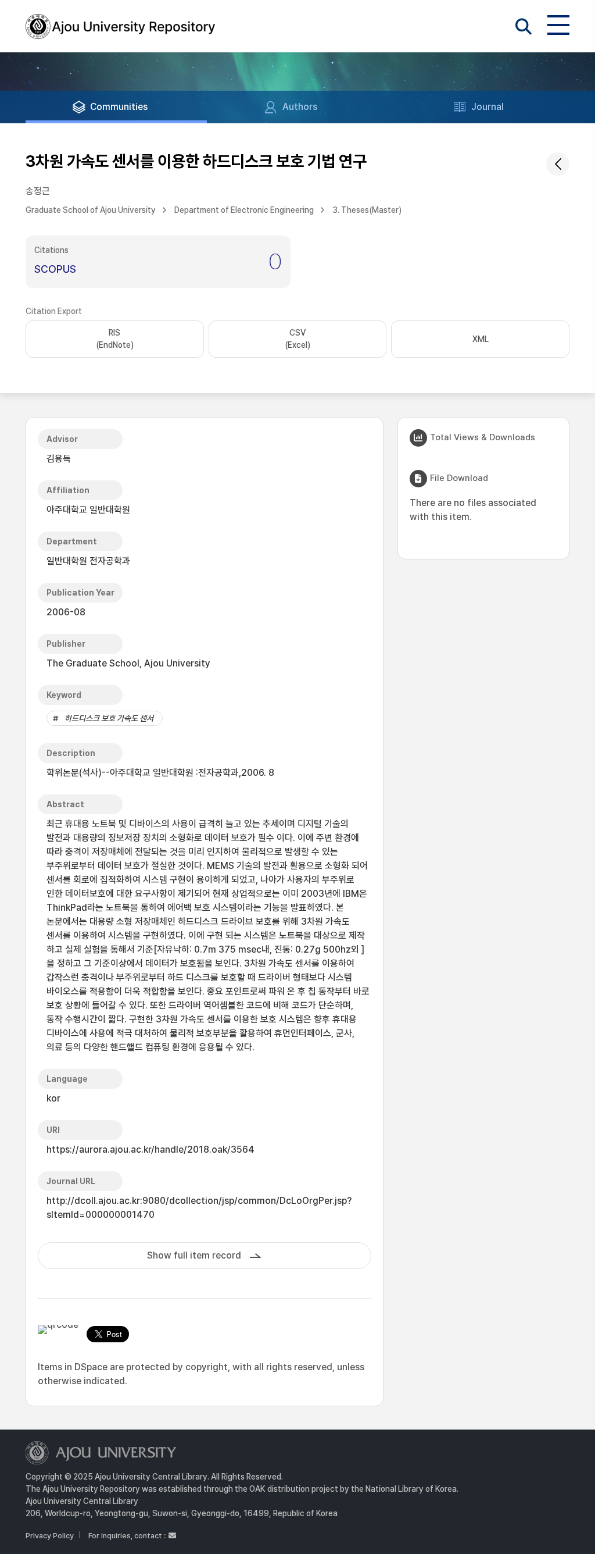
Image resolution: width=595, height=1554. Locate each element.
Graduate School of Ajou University (91, 210)
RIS (115, 339)
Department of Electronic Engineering (244, 210)
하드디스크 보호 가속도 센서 (108, 718)
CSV (297, 339)
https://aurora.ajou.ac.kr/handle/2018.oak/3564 (150, 1149)
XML (480, 339)
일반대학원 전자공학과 (88, 560)
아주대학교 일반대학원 (88, 509)
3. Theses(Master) (367, 210)
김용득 (58, 458)
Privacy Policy (50, 1535)
